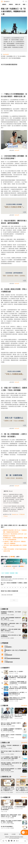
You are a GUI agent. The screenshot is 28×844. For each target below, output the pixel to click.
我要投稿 (6, 834)
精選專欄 (9, 566)
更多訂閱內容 (24, 705)
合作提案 (13, 834)
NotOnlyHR (6, 54)
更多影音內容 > (24, 776)
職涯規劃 (12, 573)
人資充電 (11, 556)
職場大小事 (17, 4)
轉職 (16, 573)
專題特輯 (25, 4)
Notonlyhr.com (15, 514)
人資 (2, 573)
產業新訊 (4, 4)
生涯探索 (7, 573)
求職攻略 (11, 4)
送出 (14, 600)
